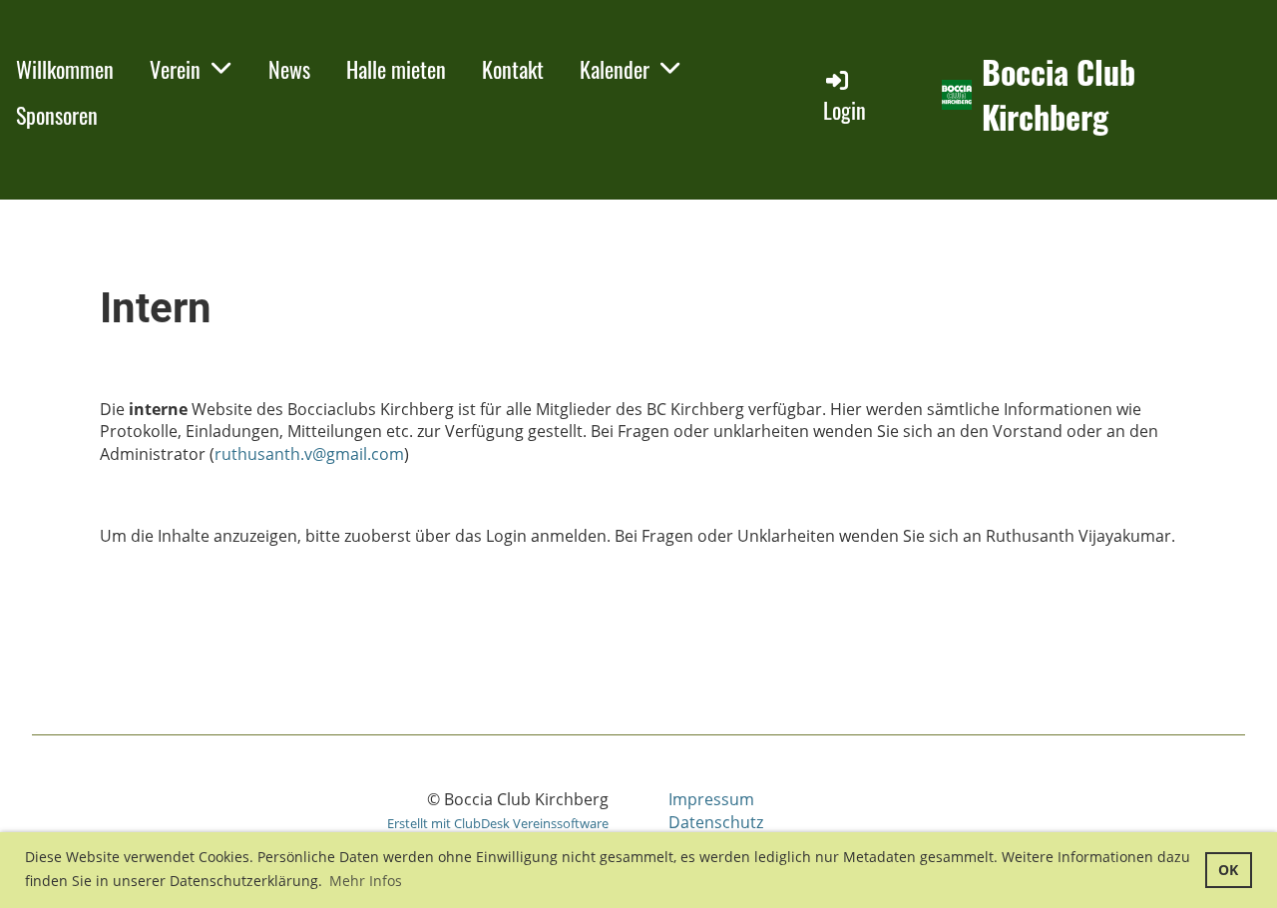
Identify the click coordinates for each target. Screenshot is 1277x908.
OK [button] (1228, 869)
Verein (175, 69)
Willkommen (65, 69)
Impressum (711, 799)
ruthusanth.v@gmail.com (309, 454)
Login (844, 110)
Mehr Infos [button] (365, 880)
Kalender (614, 69)
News (289, 69)
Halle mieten (396, 69)
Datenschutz (715, 822)
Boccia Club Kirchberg (1058, 95)
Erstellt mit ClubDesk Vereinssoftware (498, 823)
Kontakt (513, 69)
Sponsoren (57, 115)
